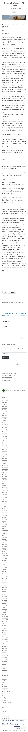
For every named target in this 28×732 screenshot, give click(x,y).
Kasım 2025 (4, 417)
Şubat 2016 (4, 627)
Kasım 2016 (4, 610)
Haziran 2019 (5, 555)
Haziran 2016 (5, 619)
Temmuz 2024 (5, 445)
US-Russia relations (6, 702)
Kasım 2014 (4, 650)
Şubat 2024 (4, 454)
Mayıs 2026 (4, 406)
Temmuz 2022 (5, 488)
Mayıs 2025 (4, 427)
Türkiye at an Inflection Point (8, 375)
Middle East (4, 686)
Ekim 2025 (4, 418)
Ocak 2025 (4, 435)
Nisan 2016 (4, 623)
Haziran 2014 (5, 659)
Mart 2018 (4, 582)
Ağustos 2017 (5, 594)
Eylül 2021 (4, 506)
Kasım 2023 (4, 460)
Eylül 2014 (4, 654)
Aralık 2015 (4, 630)
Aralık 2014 (4, 648)
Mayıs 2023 (4, 470)
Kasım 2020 (4, 524)
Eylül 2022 (4, 485)
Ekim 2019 (4, 548)
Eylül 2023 (4, 463)
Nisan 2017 (4, 601)
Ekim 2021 (4, 505)
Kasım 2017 (4, 589)
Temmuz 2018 (5, 575)
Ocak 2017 (4, 607)
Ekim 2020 (4, 526)
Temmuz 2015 (5, 639)
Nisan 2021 (4, 515)
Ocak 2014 (4, 668)
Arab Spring (4, 679)
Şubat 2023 (4, 476)
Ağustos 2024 (5, 444)
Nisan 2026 (4, 408)
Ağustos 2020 (5, 530)
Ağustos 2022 (5, 487)
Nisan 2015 (4, 645)
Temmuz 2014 (5, 657)
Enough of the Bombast (7, 377)
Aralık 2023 (4, 458)
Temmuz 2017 (5, 596)
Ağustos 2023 (5, 465)
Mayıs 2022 (4, 492)
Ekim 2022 (4, 483)
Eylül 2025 (4, 420)
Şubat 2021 (4, 519)
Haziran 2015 (5, 641)
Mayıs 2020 (4, 535)
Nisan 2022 (4, 494)
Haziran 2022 (5, 490)
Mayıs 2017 (4, 600)
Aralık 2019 (4, 544)
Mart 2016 (4, 625)
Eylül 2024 (4, 442)
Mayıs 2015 (4, 643)
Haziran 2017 (5, 598)
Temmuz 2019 (5, 553)
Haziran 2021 (5, 512)
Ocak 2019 (4, 564)
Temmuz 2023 (5, 467)
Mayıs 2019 (4, 557)
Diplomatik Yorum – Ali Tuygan (14, 4)
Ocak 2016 (4, 628)
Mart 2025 (4, 431)
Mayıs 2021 (4, 514)
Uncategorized (8, 302)
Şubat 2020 (4, 540)
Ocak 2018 (4, 585)
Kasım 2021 (4, 503)
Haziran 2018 (5, 576)
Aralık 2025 (4, 415)
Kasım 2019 (4, 546)
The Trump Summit (6, 380)
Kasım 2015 (4, 632)
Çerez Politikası (17, 726)
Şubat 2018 (4, 584)
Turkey (3, 695)
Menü (14, 12)
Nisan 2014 (4, 663)
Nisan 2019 (4, 558)
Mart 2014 (4, 664)
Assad (3, 680)
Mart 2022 (4, 496)
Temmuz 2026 (5, 402)
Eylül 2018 (4, 571)
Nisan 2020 (4, 537)
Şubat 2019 (4, 562)
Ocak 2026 (4, 413)
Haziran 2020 (5, 533)
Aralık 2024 (4, 436)
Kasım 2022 (4, 481)
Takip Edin (5, 357)
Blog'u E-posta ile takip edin (8, 344)
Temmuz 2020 (5, 531)
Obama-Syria (5, 688)
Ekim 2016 (4, 612)
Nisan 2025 (4, 429)
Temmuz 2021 (5, 510)
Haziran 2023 (5, 469)
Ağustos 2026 (5, 400)
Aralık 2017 (4, 587)
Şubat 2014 (4, 666)
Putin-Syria (4, 689)
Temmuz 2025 (5, 424)
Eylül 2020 (4, 528)
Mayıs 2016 (4, 621)
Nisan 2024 (4, 451)
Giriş (3, 713)
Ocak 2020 (4, 542)
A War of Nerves (10, 390)
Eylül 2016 (4, 614)
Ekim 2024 (4, 440)
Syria (3, 693)
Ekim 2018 (4, 569)
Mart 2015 (4, 646)
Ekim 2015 (4, 634)
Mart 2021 (4, 517)
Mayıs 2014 (4, 661)
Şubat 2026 (4, 411)
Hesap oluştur (5, 711)
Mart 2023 (4, 474)
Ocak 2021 (4, 521)
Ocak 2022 (4, 499)
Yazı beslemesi (5, 715)
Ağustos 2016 (5, 616)
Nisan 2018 (4, 580)
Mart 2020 (4, 539)
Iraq (3, 682)
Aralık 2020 (4, 523)
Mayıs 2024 (4, 449)
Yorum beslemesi (6, 716)
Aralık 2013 (4, 670)
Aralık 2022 (4, 479)
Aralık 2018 (4, 566)
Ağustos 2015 (5, 637)
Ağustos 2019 (5, 551)
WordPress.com (5, 718)
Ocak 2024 (4, 456)
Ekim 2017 (4, 591)
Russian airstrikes (6, 691)
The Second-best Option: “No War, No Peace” (12, 378)
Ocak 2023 (4, 478)
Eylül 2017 (4, 593)
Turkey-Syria (5, 698)
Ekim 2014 (4, 652)
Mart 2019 (4, 560)
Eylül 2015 (4, 636)
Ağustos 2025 (5, 422)
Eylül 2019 (4, 549)
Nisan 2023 (4, 472)
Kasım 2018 (4, 567)
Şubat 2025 (4, 433)
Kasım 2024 (4, 438)
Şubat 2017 (4, 605)
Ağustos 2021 (5, 508)
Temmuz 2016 (5, 618)
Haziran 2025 (5, 426)
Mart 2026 (4, 409)
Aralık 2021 (4, 501)
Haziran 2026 (5, 404)
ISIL (2, 684)
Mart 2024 (4, 453)
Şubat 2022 (4, 497)
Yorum (21, 337)
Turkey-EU (4, 697)
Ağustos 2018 (5, 573)
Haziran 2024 (5, 447)
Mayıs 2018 (4, 578)
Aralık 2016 (4, 609)
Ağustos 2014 (5, 655)
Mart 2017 (4, 603)
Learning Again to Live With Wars (9, 373)
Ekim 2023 (4, 462)
